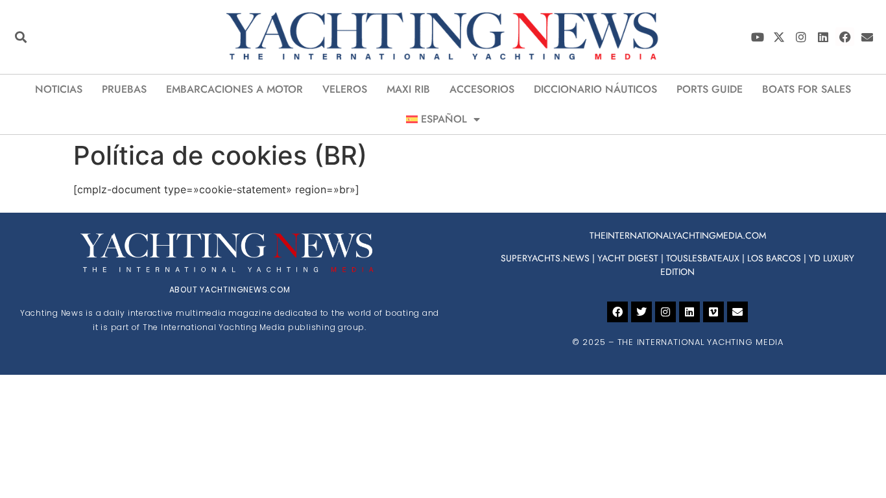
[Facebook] (844, 36)
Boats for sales (806, 89)
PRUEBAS (124, 89)
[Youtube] (757, 36)
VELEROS (344, 89)
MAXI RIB (408, 89)
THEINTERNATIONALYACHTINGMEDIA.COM (678, 235)
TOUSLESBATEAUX (702, 258)
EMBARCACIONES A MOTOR (234, 89)
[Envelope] (866, 36)
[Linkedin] (823, 36)
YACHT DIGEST (627, 258)
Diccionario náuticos (595, 89)
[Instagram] (801, 36)
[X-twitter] (779, 36)
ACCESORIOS (481, 89)
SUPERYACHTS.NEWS (545, 258)
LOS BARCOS (774, 258)
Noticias (58, 89)
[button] (20, 36)
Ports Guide (709, 89)
